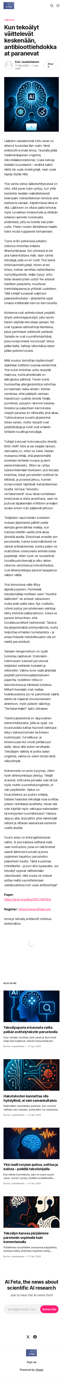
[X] (28, 1337)
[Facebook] (35, 1337)
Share (51, 65)
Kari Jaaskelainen (27, 62)
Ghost (39, 1369)
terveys (9, 20)
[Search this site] (52, 5)
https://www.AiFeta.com (34, 909)
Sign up (31, 1362)
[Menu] (58, 5)
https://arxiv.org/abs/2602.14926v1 (27, 899)
